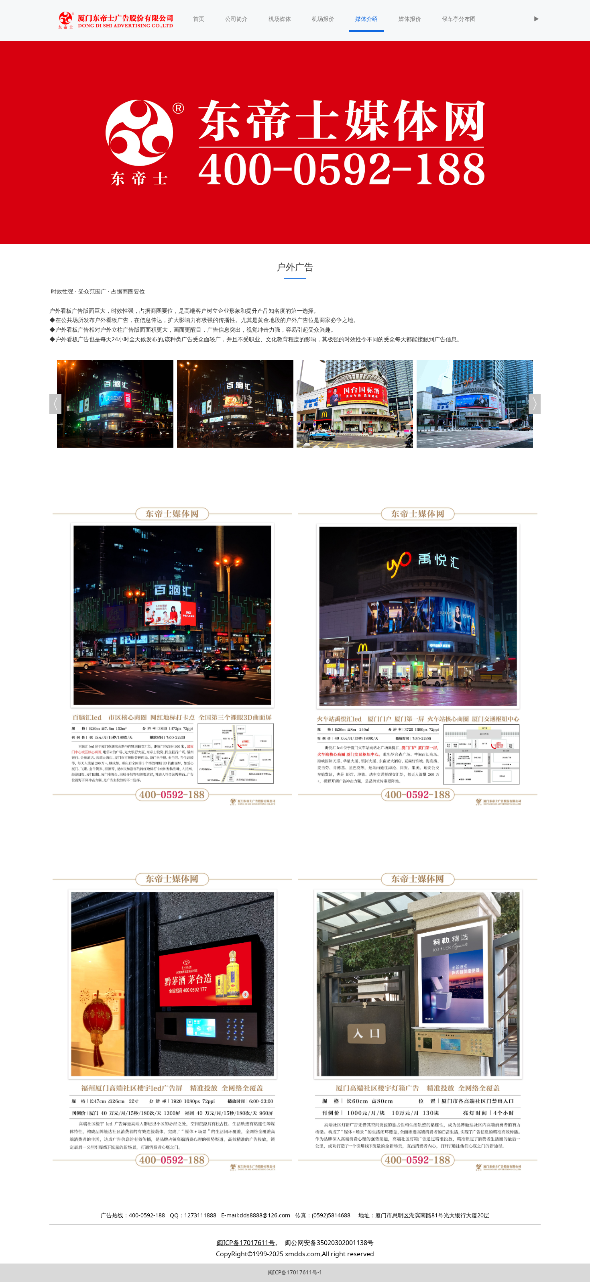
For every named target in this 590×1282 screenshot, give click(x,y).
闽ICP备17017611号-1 (295, 1272)
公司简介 (236, 18)
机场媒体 (280, 18)
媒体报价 (410, 18)
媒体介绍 (366, 18)
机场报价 (323, 18)
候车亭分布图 (459, 18)
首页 (198, 18)
